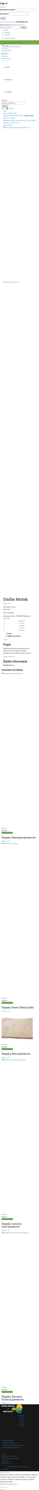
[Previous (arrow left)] (1, 1489)
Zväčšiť (5, 594)
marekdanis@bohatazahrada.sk (13, 1445)
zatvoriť (3, 7)
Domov (5, 113)
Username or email (7, 10)
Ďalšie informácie (14, 636)
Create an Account (18, 25)
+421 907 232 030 (8, 1440)
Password (4, 14)
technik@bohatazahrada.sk (11, 1447)
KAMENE (13, 116)
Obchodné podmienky (13, 46)
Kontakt (7, 35)
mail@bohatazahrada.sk (10, 1443)
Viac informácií (12, 1484)
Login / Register (9, 38)
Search (23, 27)
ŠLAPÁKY (20, 116)
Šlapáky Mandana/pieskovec (19, 837)
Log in (3, 18)
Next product (7, 125)
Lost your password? (7, 22)
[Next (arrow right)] (3, 1489)
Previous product (9, 118)
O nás (6, 30)
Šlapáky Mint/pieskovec (16, 1053)
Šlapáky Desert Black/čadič (18, 1007)
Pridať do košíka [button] (7, 833)
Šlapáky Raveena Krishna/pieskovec (13, 1398)
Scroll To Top (4, 1472)
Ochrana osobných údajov (14, 42)
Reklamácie (6, 1463)
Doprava (7, 32)
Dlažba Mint (7, 282)
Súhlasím (3, 1484)
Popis (9, 634)
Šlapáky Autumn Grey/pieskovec (12, 1225)
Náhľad (4, 828)
